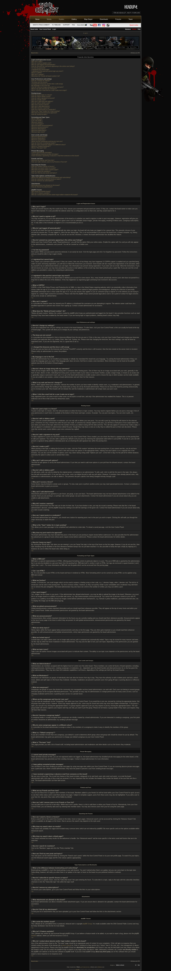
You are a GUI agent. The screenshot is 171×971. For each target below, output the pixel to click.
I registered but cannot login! (40, 69)
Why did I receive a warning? (40, 108)
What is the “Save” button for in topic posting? (45, 111)
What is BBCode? (37, 119)
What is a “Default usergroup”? (41, 146)
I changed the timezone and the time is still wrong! (47, 84)
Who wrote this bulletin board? (41, 191)
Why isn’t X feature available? (40, 193)
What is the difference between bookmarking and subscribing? (51, 177)
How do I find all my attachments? (42, 187)
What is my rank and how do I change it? (44, 89)
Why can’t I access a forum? (40, 104)
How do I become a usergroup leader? (43, 143)
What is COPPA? (36, 73)
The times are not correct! (39, 82)
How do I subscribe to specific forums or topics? (46, 179)
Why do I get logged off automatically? (43, 64)
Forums (118, 19)
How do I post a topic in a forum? (41, 95)
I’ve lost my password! (38, 68)
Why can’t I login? (37, 61)
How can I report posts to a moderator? (43, 109)
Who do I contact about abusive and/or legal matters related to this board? (54, 195)
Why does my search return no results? (43, 168)
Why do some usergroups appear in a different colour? (48, 144)
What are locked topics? (39, 130)
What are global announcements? (42, 125)
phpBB (77, 969)
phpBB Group (87, 924)
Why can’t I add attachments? (40, 106)
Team (131, 19)
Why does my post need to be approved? (44, 113)
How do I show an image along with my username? (47, 87)
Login (54, 29)
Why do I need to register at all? (41, 63)
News (37, 19)
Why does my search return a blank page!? (44, 169)
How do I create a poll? (38, 100)
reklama (99, 967)
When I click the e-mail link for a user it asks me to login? (49, 90)
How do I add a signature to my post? (43, 98)
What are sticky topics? (38, 129)
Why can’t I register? (37, 74)
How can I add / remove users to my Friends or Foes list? (49, 162)
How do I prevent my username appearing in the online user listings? (53, 66)
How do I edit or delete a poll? (40, 103)
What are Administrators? (39, 136)
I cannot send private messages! (41, 152)
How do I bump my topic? (39, 114)
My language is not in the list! (40, 85)
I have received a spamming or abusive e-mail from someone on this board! (55, 156)
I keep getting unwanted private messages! (44, 154)
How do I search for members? (41, 171)
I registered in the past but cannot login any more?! (47, 71)
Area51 (33, 935)
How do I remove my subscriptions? (42, 181)
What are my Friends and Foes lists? (42, 160)
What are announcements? (40, 127)
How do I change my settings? (40, 80)
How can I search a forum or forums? (43, 166)
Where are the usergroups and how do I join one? (47, 141)
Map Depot (88, 19)
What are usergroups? (38, 140)
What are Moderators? (38, 138)
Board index (34, 29)
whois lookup (66, 945)
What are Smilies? (37, 122)
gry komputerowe (85, 967)
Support (66, 25)
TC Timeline (56, 25)
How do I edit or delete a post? (41, 96)
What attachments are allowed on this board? (45, 185)
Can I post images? (37, 124)
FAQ (73, 25)
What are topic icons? (38, 132)
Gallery (74, 19)
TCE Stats (81, 25)
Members (128, 29)
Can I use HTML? (36, 120)
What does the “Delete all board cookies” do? (45, 76)
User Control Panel (45, 29)
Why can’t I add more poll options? (42, 101)
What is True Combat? (41, 25)
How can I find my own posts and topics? (44, 173)
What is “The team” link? (39, 148)
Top (32, 212)
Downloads (104, 19)
